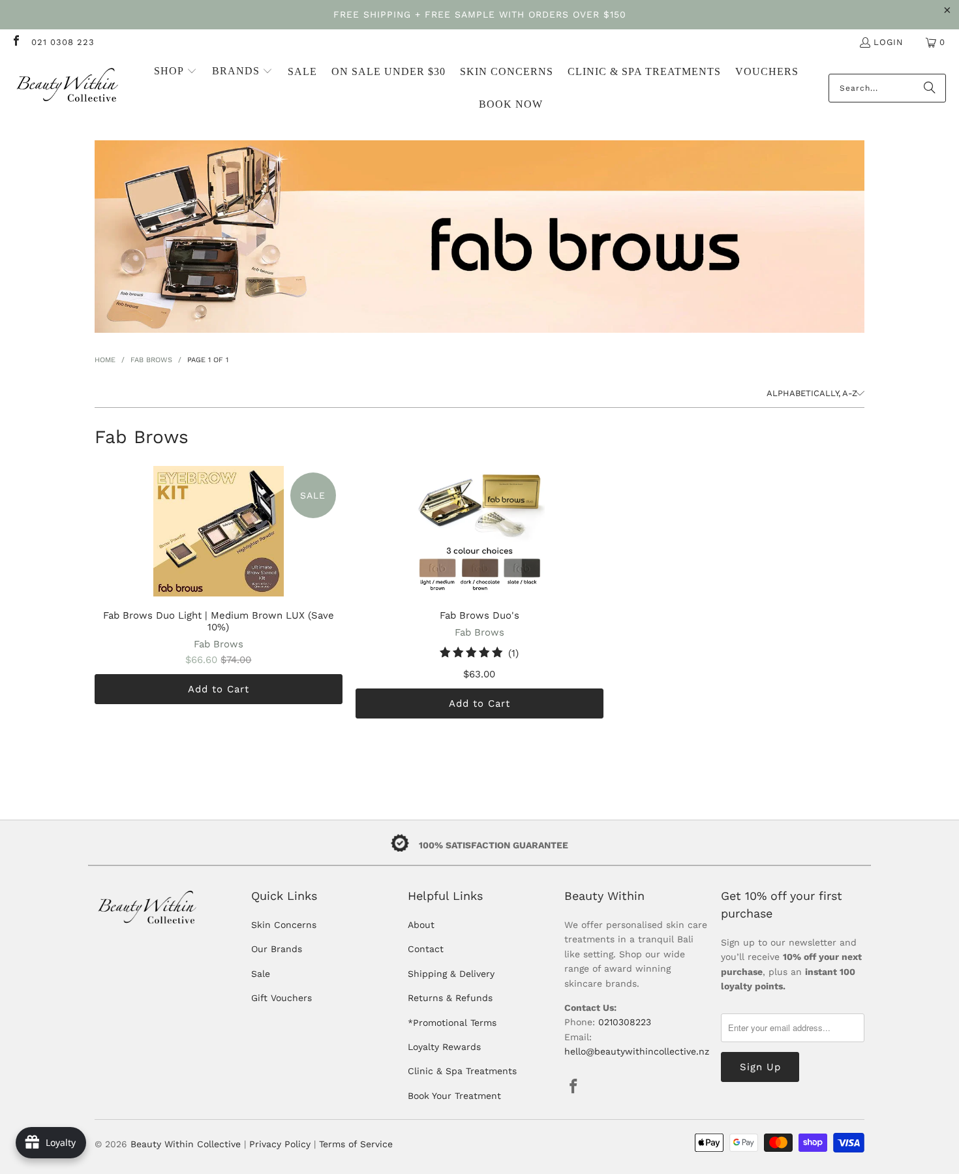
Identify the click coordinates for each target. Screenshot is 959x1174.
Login (889, 42)
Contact (426, 949)
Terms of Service (356, 1144)
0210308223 (624, 1022)
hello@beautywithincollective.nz (636, 1051)
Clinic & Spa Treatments (462, 1071)
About (421, 924)
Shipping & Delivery (451, 973)
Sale (260, 973)
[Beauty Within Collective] (68, 89)
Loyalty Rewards (444, 1047)
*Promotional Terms (452, 1022)
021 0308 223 (63, 42)
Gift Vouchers (281, 998)
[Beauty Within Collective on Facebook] (16, 42)
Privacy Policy (280, 1144)
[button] (175, 71)
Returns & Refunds (450, 998)
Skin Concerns (283, 924)
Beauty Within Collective (185, 1144)
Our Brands (276, 949)
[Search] (929, 88)
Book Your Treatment (454, 1095)
